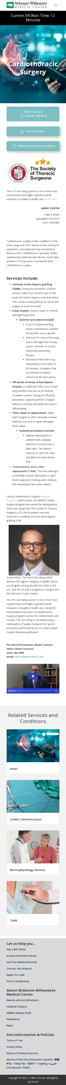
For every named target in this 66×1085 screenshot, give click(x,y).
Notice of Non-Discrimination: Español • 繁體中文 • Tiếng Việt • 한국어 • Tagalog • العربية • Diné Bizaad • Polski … (33, 1063)
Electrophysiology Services (27, 870)
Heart (14, 769)
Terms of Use (15, 1040)
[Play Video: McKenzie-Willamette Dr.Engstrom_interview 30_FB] (33, 676)
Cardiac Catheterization (25, 819)
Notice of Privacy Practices (22, 1053)
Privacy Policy (14, 1046)
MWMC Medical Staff (19, 1012)
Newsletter (13, 1019)
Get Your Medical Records (22, 962)
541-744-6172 (38, 116)
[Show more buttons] (56, 691)
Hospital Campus (17, 1006)
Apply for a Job (15, 974)
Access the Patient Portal (21, 955)
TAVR (13, 920)
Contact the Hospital (19, 968)
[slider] (32, 691)
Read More (51, 199)
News (10, 1025)
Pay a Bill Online (16, 949)
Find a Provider (35, 131)
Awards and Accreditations (22, 1000)
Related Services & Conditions (36, 146)
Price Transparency (18, 981)
